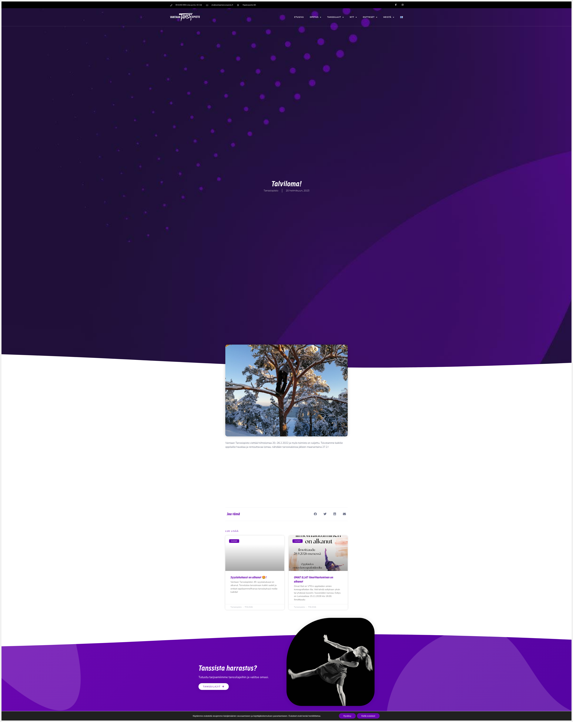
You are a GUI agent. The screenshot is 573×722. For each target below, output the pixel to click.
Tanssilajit (334, 17)
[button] (315, 514)
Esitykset (369, 17)
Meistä (387, 17)
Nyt (352, 17)
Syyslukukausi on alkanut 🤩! (249, 577)
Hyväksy (347, 716)
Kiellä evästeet (368, 716)
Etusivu (299, 17)
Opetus (314, 17)
